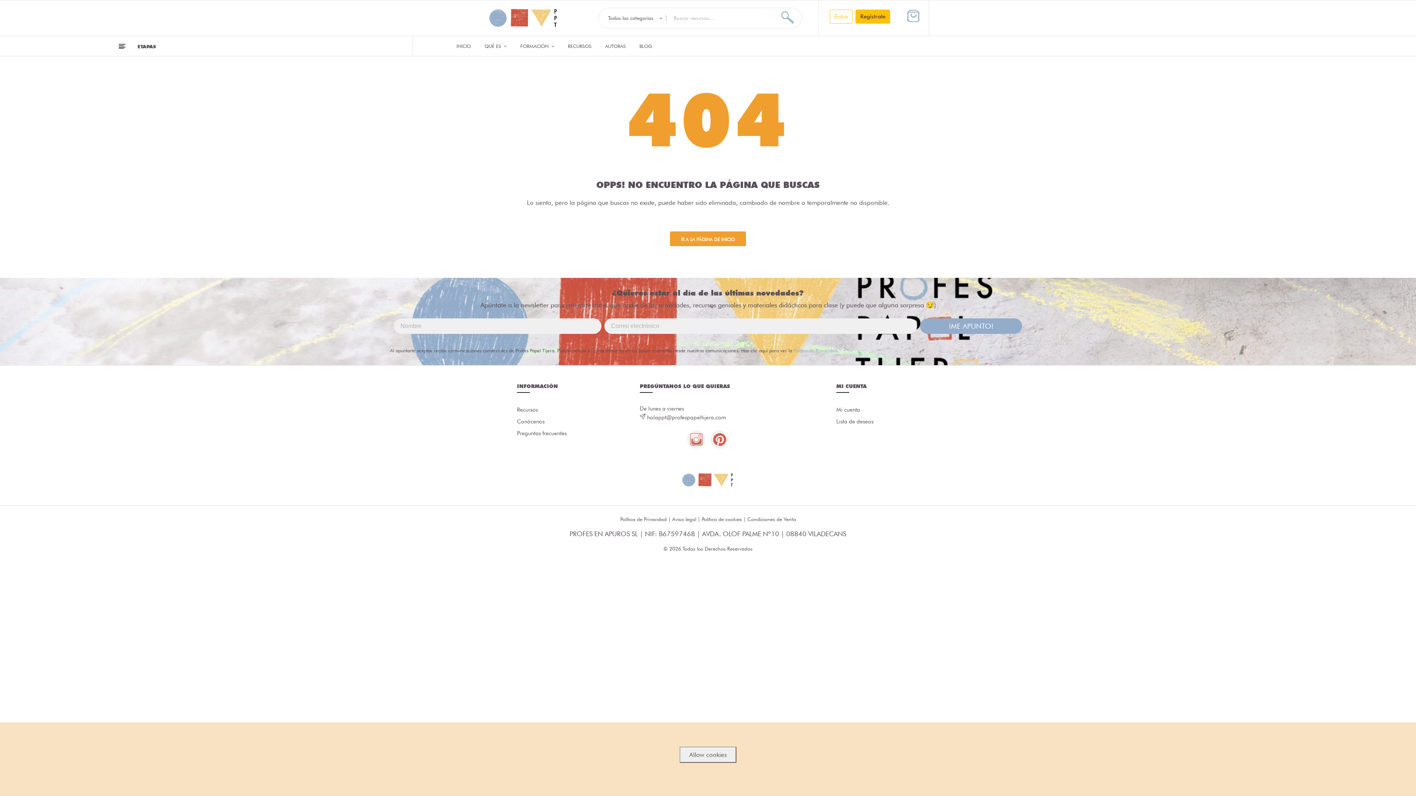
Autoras (615, 46)
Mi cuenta (848, 409)
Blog (645, 46)
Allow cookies (708, 754)
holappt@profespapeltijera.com (686, 417)
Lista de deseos (855, 421)
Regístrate (872, 16)
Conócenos (531, 421)
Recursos (579, 46)
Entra (841, 16)
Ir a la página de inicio (708, 239)
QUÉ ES (494, 46)
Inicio (464, 46)
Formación (535, 46)
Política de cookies (722, 519)
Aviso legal (684, 519)
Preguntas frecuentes (542, 433)
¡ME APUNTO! (971, 326)
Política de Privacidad (815, 350)
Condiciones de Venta (771, 519)
